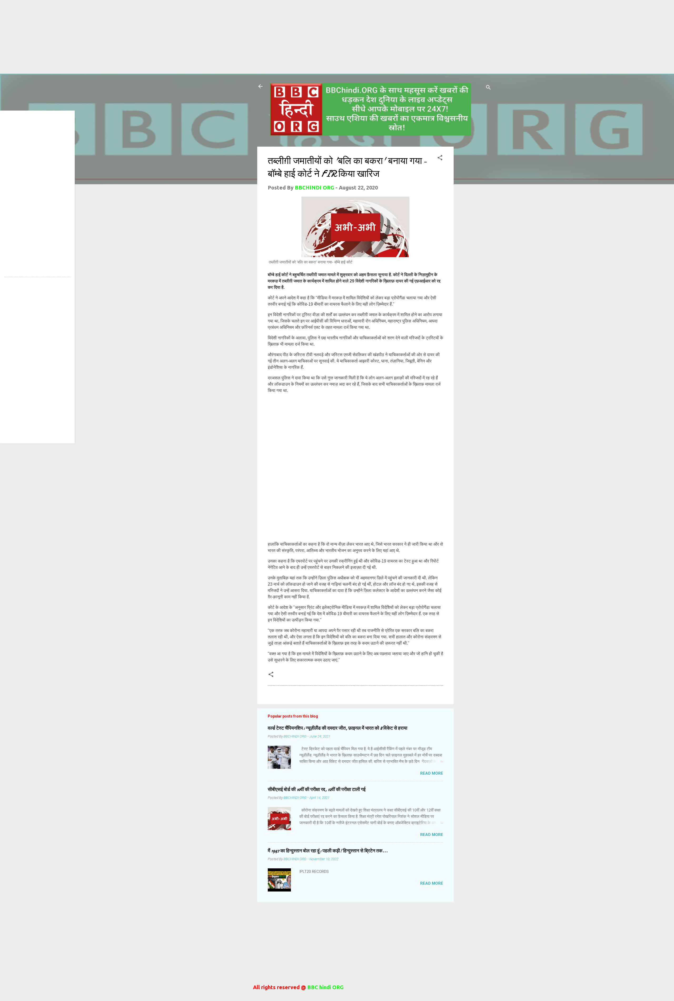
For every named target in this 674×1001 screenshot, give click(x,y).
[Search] (488, 88)
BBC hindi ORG (325, 987)
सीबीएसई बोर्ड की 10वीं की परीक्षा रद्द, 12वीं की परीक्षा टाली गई (316, 789)
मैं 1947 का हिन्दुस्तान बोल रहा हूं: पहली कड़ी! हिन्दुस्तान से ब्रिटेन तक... (328, 851)
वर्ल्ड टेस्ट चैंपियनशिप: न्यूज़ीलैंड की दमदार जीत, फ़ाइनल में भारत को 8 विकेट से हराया (337, 728)
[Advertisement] (158, 37)
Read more (431, 773)
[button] (440, 158)
